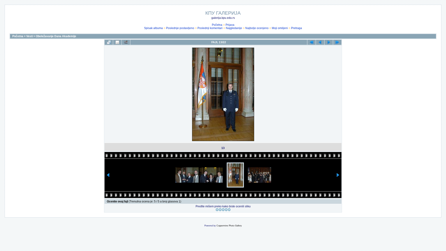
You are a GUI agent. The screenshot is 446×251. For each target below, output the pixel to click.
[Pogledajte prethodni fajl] (320, 42)
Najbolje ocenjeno (257, 28)
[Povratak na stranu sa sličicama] (109, 42)
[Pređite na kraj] (337, 42)
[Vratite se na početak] (311, 42)
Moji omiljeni (280, 28)
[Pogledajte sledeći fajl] (329, 42)
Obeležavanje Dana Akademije (56, 36)
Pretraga (296, 28)
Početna (217, 24)
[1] (217, 209)
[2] (220, 209)
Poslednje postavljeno (180, 28)
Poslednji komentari (210, 28)
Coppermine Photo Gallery (229, 226)
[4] (226, 209)
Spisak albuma (153, 28)
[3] (223, 209)
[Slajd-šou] (126, 42)
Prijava (230, 24)
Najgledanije (234, 28)
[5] (229, 209)
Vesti (29, 36)
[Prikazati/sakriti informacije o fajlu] (117, 42)
